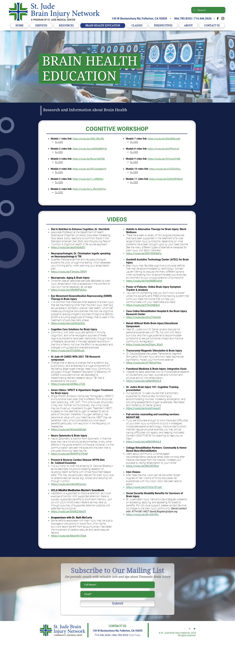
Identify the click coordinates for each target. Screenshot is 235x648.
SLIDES (59, 142)
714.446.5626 (203, 18)
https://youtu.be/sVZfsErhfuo (164, 168)
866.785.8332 (183, 18)
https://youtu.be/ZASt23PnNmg (166, 178)
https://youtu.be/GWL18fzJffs (88, 138)
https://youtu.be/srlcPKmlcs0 (163, 148)
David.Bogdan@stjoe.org (163, 511)
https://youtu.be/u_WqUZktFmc (89, 189)
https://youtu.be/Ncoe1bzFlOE (89, 158)
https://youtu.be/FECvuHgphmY (89, 168)
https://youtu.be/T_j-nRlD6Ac (88, 178)
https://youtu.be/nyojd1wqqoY (143, 408)
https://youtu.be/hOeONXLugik (164, 138)
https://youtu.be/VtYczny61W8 (164, 158)
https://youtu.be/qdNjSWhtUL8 (143, 380)
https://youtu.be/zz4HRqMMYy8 (90, 148)
